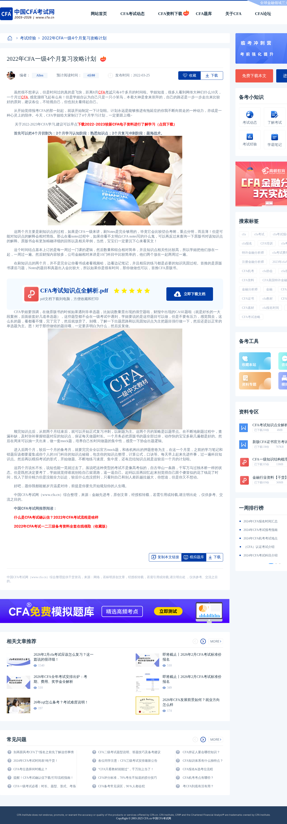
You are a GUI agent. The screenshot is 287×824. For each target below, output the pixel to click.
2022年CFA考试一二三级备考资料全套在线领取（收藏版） (58, 526)
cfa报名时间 (271, 307)
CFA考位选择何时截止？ (30, 769)
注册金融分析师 (253, 262)
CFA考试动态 (132, 13)
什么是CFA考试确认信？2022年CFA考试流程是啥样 (52, 517)
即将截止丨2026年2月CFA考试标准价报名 (192, 657)
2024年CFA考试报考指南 (261, 530)
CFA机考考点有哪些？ (198, 777)
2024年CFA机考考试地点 (261, 538)
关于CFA (233, 13)
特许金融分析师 (253, 252)
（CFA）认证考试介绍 (259, 547)
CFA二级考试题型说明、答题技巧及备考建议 (129, 752)
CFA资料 (248, 280)
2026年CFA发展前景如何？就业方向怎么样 (191, 702)
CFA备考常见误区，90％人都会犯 (121, 786)
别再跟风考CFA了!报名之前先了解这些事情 (43, 752)
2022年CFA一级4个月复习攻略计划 (74, 38)
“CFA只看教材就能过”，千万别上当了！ (126, 769)
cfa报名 (247, 243)
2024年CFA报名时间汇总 (261, 521)
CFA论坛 (263, 13)
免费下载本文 (254, 76)
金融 (269, 289)
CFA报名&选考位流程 (198, 769)
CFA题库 (204, 13)
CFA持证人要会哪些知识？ (201, 752)
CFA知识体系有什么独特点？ (203, 760)
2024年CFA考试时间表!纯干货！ (35, 760)
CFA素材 (248, 307)
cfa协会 (268, 271)
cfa (244, 234)
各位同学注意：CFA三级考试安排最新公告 (127, 760)
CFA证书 (248, 298)
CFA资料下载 (170, 13)
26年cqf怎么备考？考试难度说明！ (61, 702)
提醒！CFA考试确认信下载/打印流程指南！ (43, 777)
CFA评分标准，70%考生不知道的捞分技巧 (127, 777)
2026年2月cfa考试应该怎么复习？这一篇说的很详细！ (63, 657)
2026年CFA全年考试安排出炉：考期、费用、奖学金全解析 (60, 679)
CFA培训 (267, 243)
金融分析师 (250, 289)
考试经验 (28, 38)
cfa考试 (259, 234)
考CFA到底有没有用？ (198, 786)
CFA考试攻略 (251, 317)
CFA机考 (248, 271)
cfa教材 (268, 298)
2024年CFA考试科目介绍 (261, 555)
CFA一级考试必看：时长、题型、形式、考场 (44, 786)
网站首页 (99, 13)
